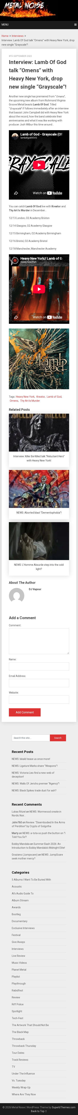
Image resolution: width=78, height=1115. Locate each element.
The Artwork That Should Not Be (30, 1025)
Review (16, 997)
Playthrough (19, 983)
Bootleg (16, 914)
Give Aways (18, 942)
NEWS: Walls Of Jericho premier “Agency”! (35, 783)
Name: (12, 659)
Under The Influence (23, 1073)
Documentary (19, 921)
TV (13, 1066)
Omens (14, 400)
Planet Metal (19, 969)
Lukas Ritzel (19, 811)
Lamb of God (54, 396)
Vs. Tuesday (19, 1080)
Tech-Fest (17, 1018)
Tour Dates (18, 1052)
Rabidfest (17, 990)
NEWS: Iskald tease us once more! (31, 758)
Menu (5, 24)
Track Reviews (20, 1059)
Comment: (15, 625)
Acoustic (17, 886)
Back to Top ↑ (39, 1111)
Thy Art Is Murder (30, 400)
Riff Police (18, 1004)
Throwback (18, 1039)
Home (5, 35)
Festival (16, 935)
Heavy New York (25, 396)
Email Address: (17, 676)
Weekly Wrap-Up (21, 1087)
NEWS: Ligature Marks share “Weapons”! (35, 765)
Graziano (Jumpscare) (25, 854)
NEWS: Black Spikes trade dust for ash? (34, 790)
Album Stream (20, 900)
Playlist (16, 976)
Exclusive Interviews (23, 928)
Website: (14, 692)
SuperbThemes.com (63, 1107)
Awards (16, 907)
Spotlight (17, 1011)
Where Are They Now (24, 1094)
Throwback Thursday (24, 1045)
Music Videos (19, 962)
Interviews (18, 35)
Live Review (18, 955)
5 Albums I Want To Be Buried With (31, 879)
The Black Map (20, 1032)
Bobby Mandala (21, 843)
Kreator (40, 396)
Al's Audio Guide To (23, 893)
